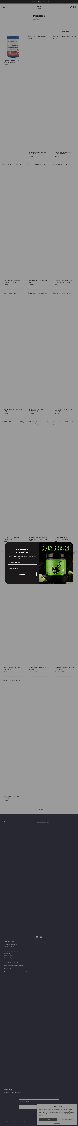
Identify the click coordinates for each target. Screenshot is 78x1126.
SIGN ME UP (22, 574)
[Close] (71, 544)
